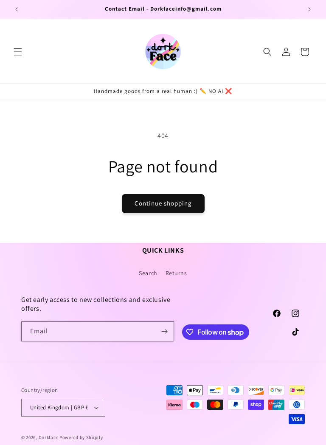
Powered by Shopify (81, 437)
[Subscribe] (164, 331)
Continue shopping (163, 203)
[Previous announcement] (16, 9)
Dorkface (49, 437)
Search (148, 273)
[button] (17, 51)
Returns (176, 273)
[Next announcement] (309, 9)
